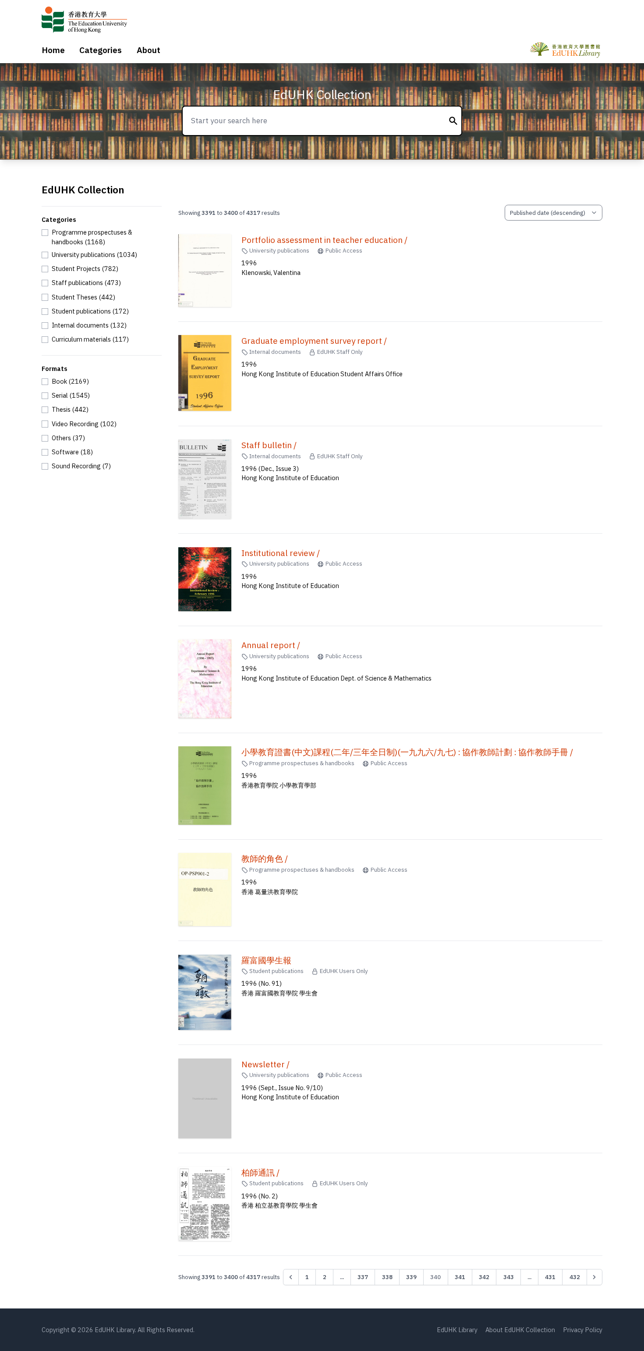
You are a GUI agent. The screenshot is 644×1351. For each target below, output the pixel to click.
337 (362, 1277)
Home (53, 50)
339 (411, 1277)
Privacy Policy (582, 1330)
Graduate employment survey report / (314, 340)
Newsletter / (265, 1064)
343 (508, 1277)
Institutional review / (280, 553)
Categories (100, 50)
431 (550, 1277)
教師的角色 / (264, 858)
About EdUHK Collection (520, 1330)
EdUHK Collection (322, 94)
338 (387, 1277)
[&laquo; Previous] (291, 1277)
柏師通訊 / (260, 1172)
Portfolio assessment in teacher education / (324, 240)
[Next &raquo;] (594, 1277)
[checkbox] (102, 237)
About (148, 50)
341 (460, 1277)
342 (484, 1277)
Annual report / (270, 645)
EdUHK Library (457, 1330)
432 (575, 1277)
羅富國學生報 (266, 960)
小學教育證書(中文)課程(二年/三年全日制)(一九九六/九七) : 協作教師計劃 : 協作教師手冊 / (407, 752)
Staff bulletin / (269, 445)
